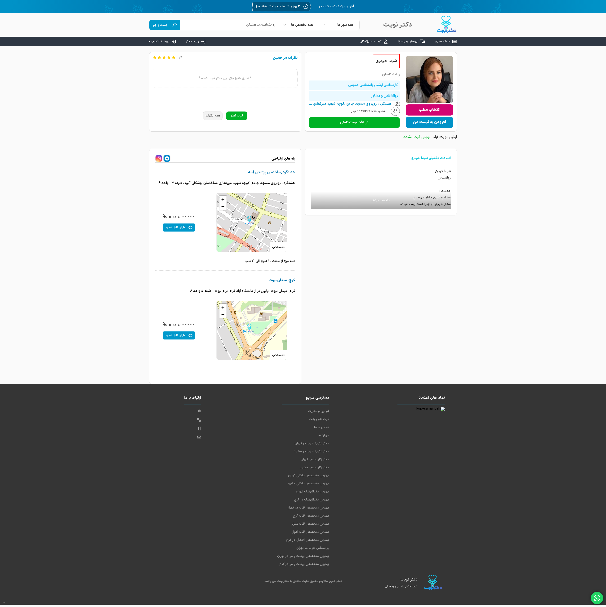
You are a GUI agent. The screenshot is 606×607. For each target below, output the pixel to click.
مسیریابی (278, 246)
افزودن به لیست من (429, 122)
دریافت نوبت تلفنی (354, 122)
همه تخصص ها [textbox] (302, 24)
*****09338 (182, 217)
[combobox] (339, 25)
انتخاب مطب (429, 110)
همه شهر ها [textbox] (345, 24)
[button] (249, 220)
